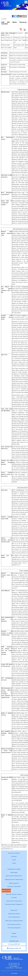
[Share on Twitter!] (15, 16)
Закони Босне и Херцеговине (14, 901)
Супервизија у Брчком (14, 913)
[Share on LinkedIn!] (18, 16)
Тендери (14, 933)
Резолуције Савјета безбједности (14, 904)
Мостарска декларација (14, 927)
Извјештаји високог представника (14, 879)
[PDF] (21, 16)
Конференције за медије (14, 869)
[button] (26, 2)
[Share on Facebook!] (13, 16)
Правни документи (14, 883)
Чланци (14, 859)
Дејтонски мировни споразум (14, 894)
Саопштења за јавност (14, 853)
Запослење (14, 936)
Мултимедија (14, 872)
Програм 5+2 (14, 910)
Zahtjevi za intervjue (6, 890)
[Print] (23, 16)
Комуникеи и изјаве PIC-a (14, 886)
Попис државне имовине (14, 924)
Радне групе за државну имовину (14, 920)
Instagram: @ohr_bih (14, 948)
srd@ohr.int (15, 966)
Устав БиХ (14, 897)
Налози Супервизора (14, 917)
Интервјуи (14, 856)
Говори (14, 863)
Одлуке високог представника (14, 875)
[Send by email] (26, 16)
